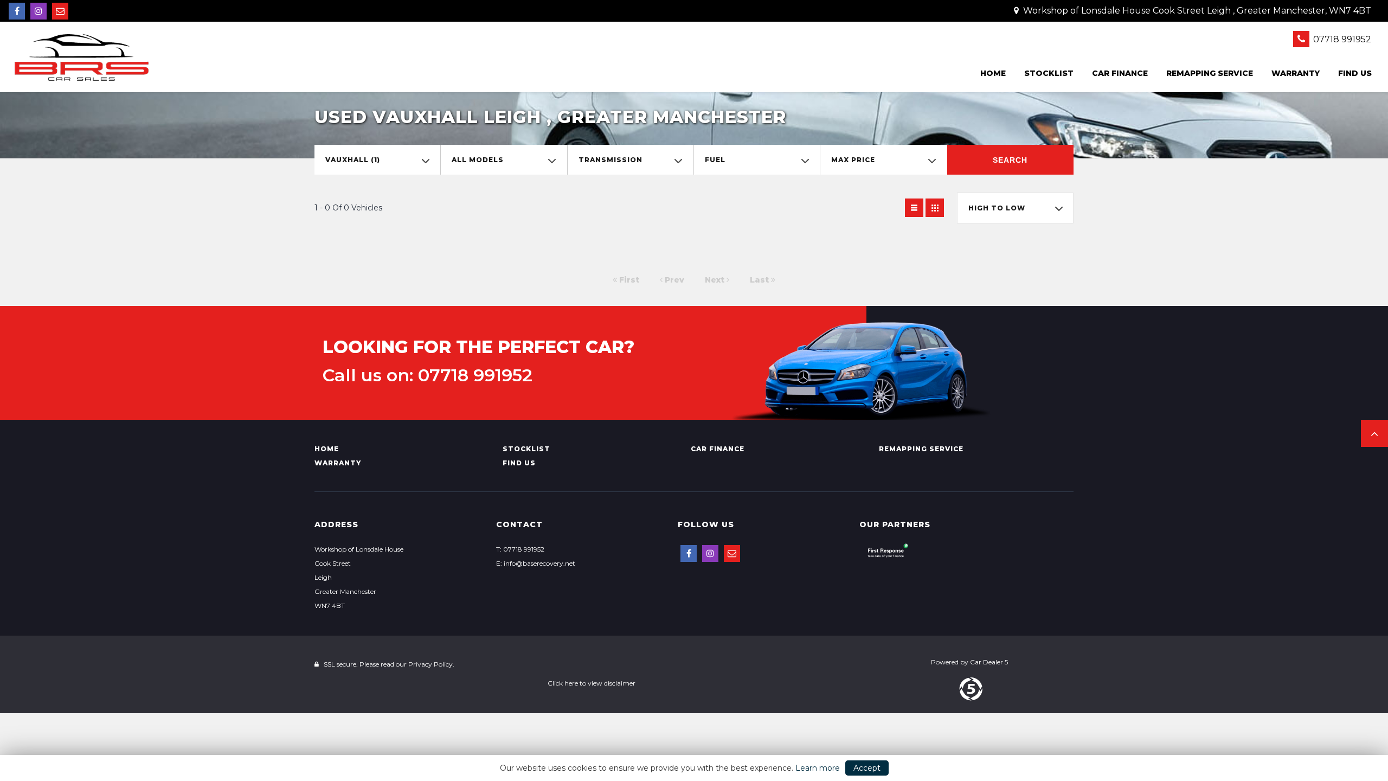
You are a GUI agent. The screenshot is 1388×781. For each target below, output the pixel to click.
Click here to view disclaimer (591, 683)
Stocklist (1049, 73)
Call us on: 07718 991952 (427, 375)
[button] (1374, 433)
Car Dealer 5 (989, 662)
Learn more (817, 768)
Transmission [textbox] (610, 160)
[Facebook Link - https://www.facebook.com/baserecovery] (17, 11)
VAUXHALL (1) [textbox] (352, 160)
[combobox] (377, 160)
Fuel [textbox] (715, 160)
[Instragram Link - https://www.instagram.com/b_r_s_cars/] (38, 11)
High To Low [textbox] (996, 208)
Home (993, 73)
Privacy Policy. (431, 664)
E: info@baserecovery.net (535, 563)
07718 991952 (1341, 39)
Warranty (1295, 73)
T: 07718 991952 (520, 549)
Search (1010, 160)
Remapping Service (1209, 73)
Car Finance (1120, 73)
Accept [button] (867, 768)
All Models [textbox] (478, 160)
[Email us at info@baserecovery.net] (60, 11)
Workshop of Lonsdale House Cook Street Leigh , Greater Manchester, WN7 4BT (1196, 10)
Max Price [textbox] (853, 160)
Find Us (1355, 73)
